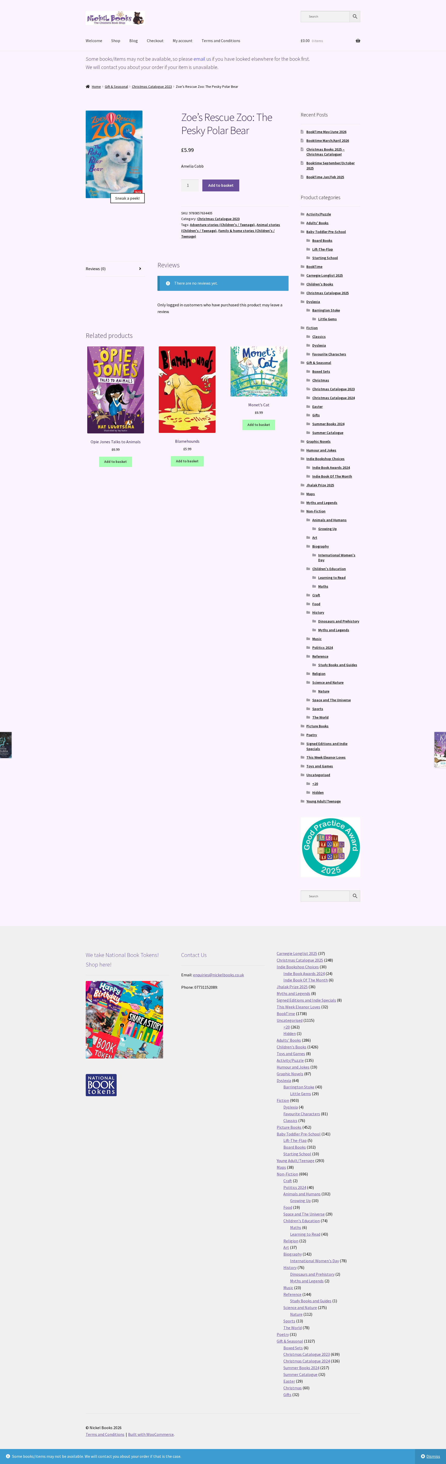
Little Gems (327, 319)
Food (316, 604)
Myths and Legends (321, 502)
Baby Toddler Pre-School (326, 231)
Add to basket (221, 185)
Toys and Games (319, 766)
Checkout (155, 40)
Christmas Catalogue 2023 (152, 86)
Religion (318, 673)
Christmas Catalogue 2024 (333, 397)
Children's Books (319, 284)
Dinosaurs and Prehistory (338, 621)
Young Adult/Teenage (323, 801)
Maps (310, 494)
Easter (317, 406)
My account (183, 40)
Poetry (311, 735)
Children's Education (329, 568)
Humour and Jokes (321, 450)
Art (314, 537)
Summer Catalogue (327, 432)
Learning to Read (332, 577)
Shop (115, 40)
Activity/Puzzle (318, 214)
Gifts (316, 415)
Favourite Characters (329, 354)
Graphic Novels (318, 441)
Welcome (94, 40)
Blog (133, 40)
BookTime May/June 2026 (326, 131)
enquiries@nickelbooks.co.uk (218, 974)
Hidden (318, 792)
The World (320, 717)
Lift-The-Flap (322, 249)
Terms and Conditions (221, 40)
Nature (323, 691)
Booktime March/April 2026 (327, 140)
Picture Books (317, 726)
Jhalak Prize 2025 (320, 485)
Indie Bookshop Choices (325, 458)
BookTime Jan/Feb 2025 (325, 177)
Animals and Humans (329, 520)
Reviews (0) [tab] (96, 268)
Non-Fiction (315, 511)
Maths (323, 586)
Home (96, 86)
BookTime (314, 266)
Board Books (322, 240)
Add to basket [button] (115, 461)
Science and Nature (328, 682)
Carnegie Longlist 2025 (324, 275)
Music (317, 638)
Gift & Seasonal (116, 86)
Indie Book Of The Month (332, 476)
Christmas (320, 380)
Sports (317, 708)
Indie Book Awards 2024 (331, 467)
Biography (320, 546)
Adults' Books (317, 223)
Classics (319, 336)
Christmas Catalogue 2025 (327, 293)
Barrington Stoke (326, 310)
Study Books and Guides (337, 665)
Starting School (325, 257)
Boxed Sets (321, 371)
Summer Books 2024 (328, 424)
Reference (320, 656)
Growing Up (327, 528)
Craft (316, 595)
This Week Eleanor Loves (326, 757)
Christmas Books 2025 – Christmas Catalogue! (325, 152)
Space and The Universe (331, 700)
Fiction (312, 327)
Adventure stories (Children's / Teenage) (222, 224)
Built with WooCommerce (151, 1434)
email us (202, 59)
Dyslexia (313, 301)
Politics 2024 (322, 647)
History (318, 612)
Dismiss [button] (433, 1456)
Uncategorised (318, 775)
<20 (315, 783)
